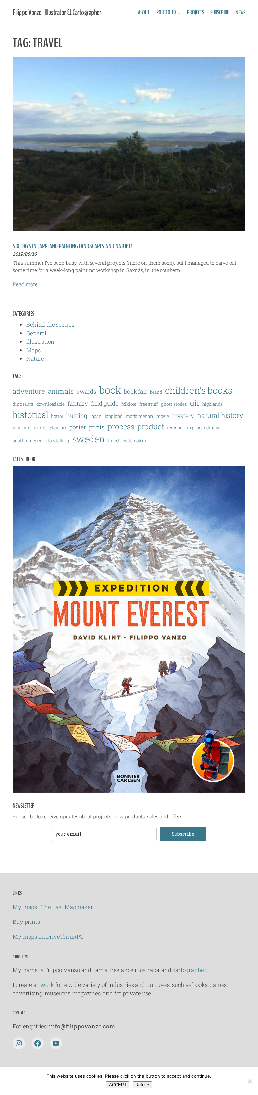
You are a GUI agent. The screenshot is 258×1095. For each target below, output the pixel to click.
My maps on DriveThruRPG (48, 936)
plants (40, 428)
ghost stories (174, 404)
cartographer (189, 970)
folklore (129, 404)
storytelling (57, 441)
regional (175, 428)
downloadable (50, 404)
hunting (76, 416)
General (36, 333)
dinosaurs (23, 404)
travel (113, 441)
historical (30, 414)
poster (77, 427)
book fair (135, 391)
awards (86, 391)
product (150, 426)
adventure (29, 391)
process (121, 426)
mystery (183, 416)
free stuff (148, 404)
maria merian (139, 416)
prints (97, 427)
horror (57, 416)
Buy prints (26, 921)
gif (194, 403)
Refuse (142, 1084)
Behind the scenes (50, 324)
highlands (212, 404)
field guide (104, 403)
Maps (33, 350)
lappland (114, 416)
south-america (27, 441)
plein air (58, 428)
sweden (88, 439)
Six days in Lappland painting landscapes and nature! (72, 246)
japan (96, 416)
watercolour (134, 441)
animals (61, 391)
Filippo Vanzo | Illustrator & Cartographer (57, 12)
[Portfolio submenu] (179, 12)
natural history (220, 415)
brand (156, 392)
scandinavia (209, 428)
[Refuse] (249, 1081)
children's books (198, 390)
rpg (190, 428)
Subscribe (183, 834)
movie (162, 416)
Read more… (26, 284)
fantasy (78, 403)
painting (22, 428)
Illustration (40, 341)
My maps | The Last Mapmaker (53, 907)
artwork (43, 985)
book (110, 389)
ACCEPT (118, 1084)
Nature (35, 358)
